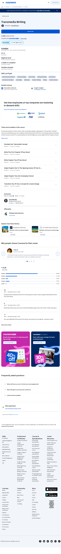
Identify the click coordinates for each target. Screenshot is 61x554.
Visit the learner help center (13, 409)
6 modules (4, 48)
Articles (34, 507)
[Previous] (3, 254)
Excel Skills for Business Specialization (35, 462)
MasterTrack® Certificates (5, 509)
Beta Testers (20, 495)
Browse (7, 7)
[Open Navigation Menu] (3, 3)
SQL (3, 463)
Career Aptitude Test (52, 440)
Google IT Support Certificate (21, 453)
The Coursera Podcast (20, 500)
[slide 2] (29, 261)
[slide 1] (27, 261)
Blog (18, 497)
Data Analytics (5, 447)
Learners (19, 490)
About (3, 490)
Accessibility (35, 502)
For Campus (5, 520)
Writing (45, 80)
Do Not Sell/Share (36, 518)
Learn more (23, 38)
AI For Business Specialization (35, 445)
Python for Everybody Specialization (35, 479)
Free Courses (5, 527)
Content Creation (53, 80)
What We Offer (5, 493)
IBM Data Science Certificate (21, 474)
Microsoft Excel (5, 456)
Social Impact (5, 524)
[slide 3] (31, 261)
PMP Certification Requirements (51, 470)
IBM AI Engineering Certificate (21, 466)
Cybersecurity (5, 444)
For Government (6, 517)
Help (33, 500)
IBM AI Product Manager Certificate (22, 470)
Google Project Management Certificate (20, 458)
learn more (15, 414)
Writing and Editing (42, 77)
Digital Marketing (6, 449)
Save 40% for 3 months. (43, 10)
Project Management (7, 458)
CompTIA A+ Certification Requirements (50, 448)
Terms (33, 495)
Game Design (32, 77)
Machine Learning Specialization (36, 470)
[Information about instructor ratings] (13, 196)
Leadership (5, 495)
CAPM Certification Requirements (51, 443)
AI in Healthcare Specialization (35, 453)
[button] (12, 215)
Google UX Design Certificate (21, 462)
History (26, 7)
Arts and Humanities (17, 7)
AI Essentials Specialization (35, 441)
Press (33, 490)
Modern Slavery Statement (36, 515)
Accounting (5, 438)
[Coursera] (11, 2)
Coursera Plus (5, 502)
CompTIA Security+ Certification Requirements (51, 454)
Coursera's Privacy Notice (7, 426)
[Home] (2, 6)
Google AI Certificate (22, 440)
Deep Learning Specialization (35, 457)
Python (4, 460)
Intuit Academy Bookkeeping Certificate (20, 479)
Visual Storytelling (21, 77)
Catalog (4, 500)
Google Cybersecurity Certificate (20, 444)
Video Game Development (8, 77)
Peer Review (52, 77)
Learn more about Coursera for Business (15, 109)
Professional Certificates (5, 505)
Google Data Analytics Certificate (22, 449)
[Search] (49, 3)
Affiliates (34, 512)
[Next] (58, 254)
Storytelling (19, 80)
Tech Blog (19, 504)
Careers (4, 497)
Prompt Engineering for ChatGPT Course (37, 474)
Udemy (4, 529)
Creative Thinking (36, 80)
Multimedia (27, 80)
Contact (34, 504)
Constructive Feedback (7, 80)
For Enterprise (5, 515)
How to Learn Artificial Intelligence (52, 466)
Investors (34, 493)
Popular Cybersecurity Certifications (50, 475)
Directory (34, 509)
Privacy (34, 497)
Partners (19, 493)
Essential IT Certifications (50, 458)
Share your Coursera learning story (52, 480)
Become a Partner (6, 522)
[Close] (57, 10)
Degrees (4, 512)
